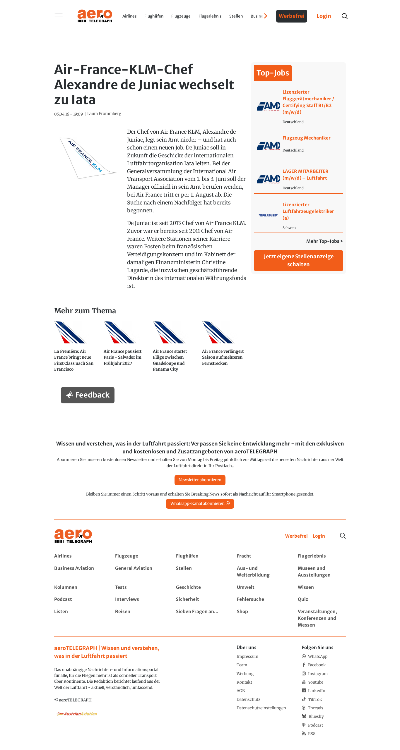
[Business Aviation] (78, 572)
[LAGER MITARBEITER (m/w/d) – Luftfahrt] (298, 179)
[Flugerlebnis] (322, 556)
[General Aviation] (139, 572)
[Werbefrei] (296, 536)
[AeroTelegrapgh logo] (73, 536)
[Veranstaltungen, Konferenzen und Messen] (322, 618)
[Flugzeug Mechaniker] (298, 146)
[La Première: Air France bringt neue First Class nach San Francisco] (76, 348)
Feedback (92, 395)
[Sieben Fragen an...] (200, 618)
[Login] (319, 536)
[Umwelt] (261, 587)
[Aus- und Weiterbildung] (261, 572)
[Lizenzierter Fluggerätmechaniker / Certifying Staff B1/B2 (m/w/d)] (298, 106)
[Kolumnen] (78, 587)
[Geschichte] (200, 587)
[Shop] (261, 618)
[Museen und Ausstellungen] (322, 572)
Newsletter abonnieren (200, 479)
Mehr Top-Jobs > (324, 241)
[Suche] (343, 536)
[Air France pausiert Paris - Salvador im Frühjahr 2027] (126, 348)
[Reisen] (139, 618)
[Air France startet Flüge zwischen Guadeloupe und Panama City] (175, 348)
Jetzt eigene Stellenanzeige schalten (299, 260)
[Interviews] (139, 599)
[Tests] (139, 587)
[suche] (344, 16)
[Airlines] (78, 556)
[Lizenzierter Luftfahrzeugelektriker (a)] (298, 216)
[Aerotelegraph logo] (94, 15)
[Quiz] (322, 599)
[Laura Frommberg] (104, 114)
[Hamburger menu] (59, 16)
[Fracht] (261, 556)
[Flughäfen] (200, 556)
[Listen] (78, 618)
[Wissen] (322, 587)
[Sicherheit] (200, 599)
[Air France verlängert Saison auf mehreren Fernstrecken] (224, 348)
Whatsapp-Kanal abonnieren (197, 503)
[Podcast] (78, 599)
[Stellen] (200, 572)
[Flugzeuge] (139, 556)
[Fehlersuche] (261, 599)
